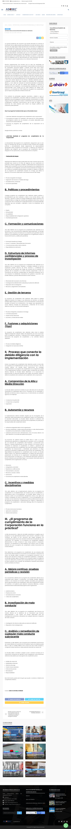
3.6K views (38, 739)
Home (4, 14)
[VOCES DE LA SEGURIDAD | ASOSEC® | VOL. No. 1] (52, 809)
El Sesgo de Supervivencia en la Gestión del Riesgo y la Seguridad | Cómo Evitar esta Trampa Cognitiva (12, 754)
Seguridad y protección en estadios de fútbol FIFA (60, 802)
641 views (20, 32)
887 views (14, 739)
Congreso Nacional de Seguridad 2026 (36, 3)
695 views (16, 757)
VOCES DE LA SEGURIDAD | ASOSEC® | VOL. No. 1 (60, 809)
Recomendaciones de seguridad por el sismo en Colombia (60, 795)
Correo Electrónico (54, 33)
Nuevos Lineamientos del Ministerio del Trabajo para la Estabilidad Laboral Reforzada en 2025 (34, 737)
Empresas (7, 770)
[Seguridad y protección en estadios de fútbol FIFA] (52, 803)
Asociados (38, 14)
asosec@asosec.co (13, 802)
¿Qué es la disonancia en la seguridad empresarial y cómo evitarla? (11, 773)
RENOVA (28, 795)
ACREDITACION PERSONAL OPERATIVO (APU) (35, 803)
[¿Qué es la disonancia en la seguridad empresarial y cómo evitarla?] (13, 769)
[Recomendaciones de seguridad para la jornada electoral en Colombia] (13, 734)
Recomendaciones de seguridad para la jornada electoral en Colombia (12, 737)
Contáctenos (60, 14)
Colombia (7, 735)
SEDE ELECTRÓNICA (30, 799)
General (8, 29)
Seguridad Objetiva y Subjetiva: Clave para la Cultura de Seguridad (35, 755)
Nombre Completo (54, 37)
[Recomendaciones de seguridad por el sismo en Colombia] (52, 795)
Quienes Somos (10, 14)
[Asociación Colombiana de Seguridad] (11, 9)
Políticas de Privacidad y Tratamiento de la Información (15, 3)
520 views (16, 775)
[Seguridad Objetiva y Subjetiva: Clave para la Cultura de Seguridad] (35, 751)
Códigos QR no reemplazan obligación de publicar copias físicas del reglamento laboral (35, 772)
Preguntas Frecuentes (51, 14)
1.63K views (38, 775)
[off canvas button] (2, 9)
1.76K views (39, 757)
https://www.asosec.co (14, 804)
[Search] (68, 9)
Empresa (52, 42)
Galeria (43, 14)
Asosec (29, 769)
